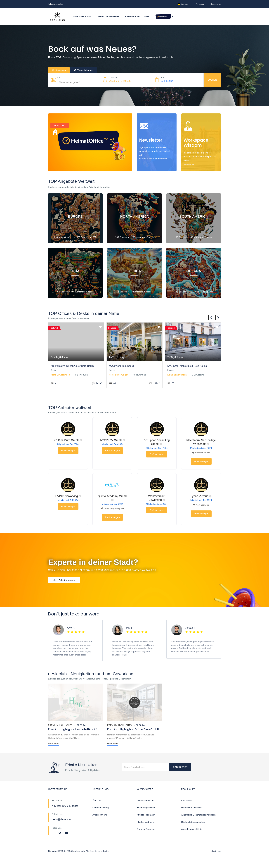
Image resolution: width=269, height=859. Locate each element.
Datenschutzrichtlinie (191, 807)
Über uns (96, 800)
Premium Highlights (60, 725)
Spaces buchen (82, 16)
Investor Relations (146, 800)
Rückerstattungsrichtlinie (193, 822)
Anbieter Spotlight (137, 16)
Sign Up (146, 164)
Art (162, 77)
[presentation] (211, 317)
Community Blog (100, 807)
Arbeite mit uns (99, 815)
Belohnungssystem (146, 807)
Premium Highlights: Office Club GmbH (133, 729)
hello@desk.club (55, 4)
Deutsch (184, 4)
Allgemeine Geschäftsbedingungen (198, 815)
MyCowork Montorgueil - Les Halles (187, 366)
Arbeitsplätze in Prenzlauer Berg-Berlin (72, 366)
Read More (53, 743)
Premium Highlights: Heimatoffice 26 (72, 729)
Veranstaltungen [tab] (85, 70)
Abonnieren (180, 767)
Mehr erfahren (61, 164)
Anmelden (200, 4)
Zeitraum (113, 77)
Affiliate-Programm (146, 815)
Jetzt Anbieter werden (64, 580)
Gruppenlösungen (146, 829)
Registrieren (215, 4)
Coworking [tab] (60, 70)
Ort (59, 77)
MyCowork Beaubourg (121, 366)
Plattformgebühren (146, 822)
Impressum (186, 800)
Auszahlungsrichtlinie (191, 829)
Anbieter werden (108, 16)
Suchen (212, 80)
